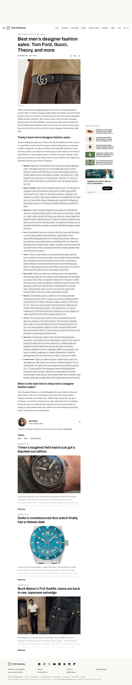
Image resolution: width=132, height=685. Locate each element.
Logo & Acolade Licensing (15, 672)
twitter (79, 421)
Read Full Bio (68, 429)
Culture (83, 28)
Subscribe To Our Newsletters (16, 669)
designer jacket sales (47, 113)
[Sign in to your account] (125, 28)
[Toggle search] (127, 28)
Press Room (75, 677)
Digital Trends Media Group (15, 677)
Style (57, 28)
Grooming (65, 28)
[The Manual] (16, 28)
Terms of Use (57, 677)
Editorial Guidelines (101, 669)
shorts (39, 154)
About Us (40, 669)
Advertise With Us (42, 672)
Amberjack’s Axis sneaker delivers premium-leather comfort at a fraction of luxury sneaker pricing (105, 132)
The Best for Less (35, 438)
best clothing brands (40, 110)
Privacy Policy (91, 192)
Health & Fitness (94, 28)
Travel (113, 28)
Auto (119, 28)
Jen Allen (21, 55)
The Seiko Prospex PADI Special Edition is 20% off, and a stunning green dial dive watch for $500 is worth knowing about (104, 140)
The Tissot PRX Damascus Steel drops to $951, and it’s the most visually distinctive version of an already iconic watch (104, 164)
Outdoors (105, 28)
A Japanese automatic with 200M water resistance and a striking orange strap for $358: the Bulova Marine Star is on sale (105, 156)
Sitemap (83, 677)
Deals (19, 438)
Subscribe (107, 188)
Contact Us (69, 669)
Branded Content (71, 672)
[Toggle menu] (4, 28)
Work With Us (34, 677)
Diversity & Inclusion (46, 677)
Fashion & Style (23, 444)
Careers (27, 677)
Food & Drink (74, 28)
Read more (21, 509)
